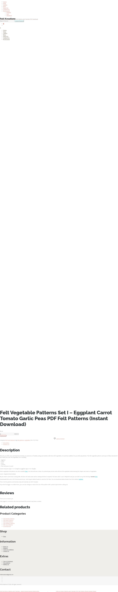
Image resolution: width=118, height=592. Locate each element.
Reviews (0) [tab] (6, 444)
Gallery (5, 5)
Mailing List (6, 564)
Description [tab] (6, 443)
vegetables (27, 440)
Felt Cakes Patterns (8, 520)
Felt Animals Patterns (8, 518)
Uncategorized (7, 526)
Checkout (9, 15)
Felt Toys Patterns (8, 525)
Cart (7, 14)
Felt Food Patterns (10, 440)
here (26, 471)
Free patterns (6, 563)
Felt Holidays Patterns (9, 523)
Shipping (5, 548)
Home (5, 2)
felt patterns (20, 440)
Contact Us (6, 9)
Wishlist (8, 12)
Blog (4, 6)
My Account (6, 11)
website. (81, 479)
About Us (5, 8)
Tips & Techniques (8, 561)
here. (96, 476)
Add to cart (3, 435)
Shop (4, 3)
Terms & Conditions (8, 549)
